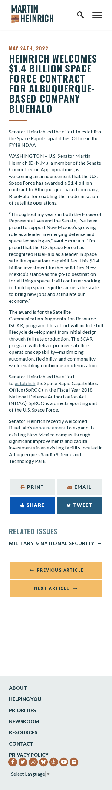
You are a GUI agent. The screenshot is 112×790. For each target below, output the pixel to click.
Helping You (25, 699)
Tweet (83, 505)
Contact (21, 743)
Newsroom (24, 721)
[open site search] (81, 15)
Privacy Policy (29, 754)
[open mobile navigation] (97, 15)
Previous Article (60, 570)
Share (36, 505)
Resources (23, 732)
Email (83, 487)
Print (35, 487)
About (18, 688)
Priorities (22, 710)
